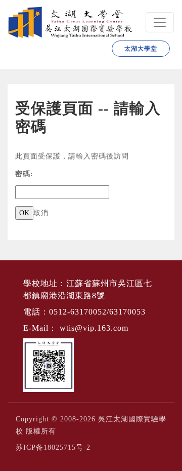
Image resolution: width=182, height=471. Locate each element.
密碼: (24, 174)
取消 (41, 213)
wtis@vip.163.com (94, 328)
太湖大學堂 (140, 48)
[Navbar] (160, 22)
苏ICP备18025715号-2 (53, 447)
